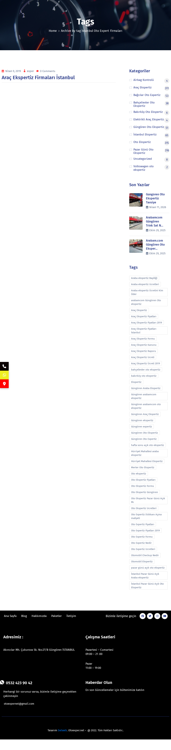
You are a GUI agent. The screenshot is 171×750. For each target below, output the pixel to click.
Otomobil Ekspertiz (142, 561)
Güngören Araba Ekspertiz (145, 388)
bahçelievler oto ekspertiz (145, 369)
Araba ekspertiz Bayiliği (144, 278)
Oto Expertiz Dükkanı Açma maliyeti (146, 516)
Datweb (62, 730)
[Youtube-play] (165, 616)
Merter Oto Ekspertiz (142, 467)
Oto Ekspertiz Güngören (144, 492)
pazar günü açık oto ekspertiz (148, 567)
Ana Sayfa (10, 616)
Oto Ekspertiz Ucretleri (143, 508)
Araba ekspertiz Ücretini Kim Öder (147, 292)
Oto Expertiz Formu (142, 536)
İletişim (71, 616)
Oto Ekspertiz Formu (142, 485)
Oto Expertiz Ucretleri (143, 549)
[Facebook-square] (143, 616)
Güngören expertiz (141, 426)
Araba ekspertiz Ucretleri (145, 284)
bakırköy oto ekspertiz (143, 375)
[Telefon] (4, 366)
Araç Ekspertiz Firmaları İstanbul (38, 77)
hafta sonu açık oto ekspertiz (147, 445)
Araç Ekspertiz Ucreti (142, 357)
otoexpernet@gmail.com (19, 703)
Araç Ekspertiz (139, 310)
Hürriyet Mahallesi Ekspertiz (147, 461)
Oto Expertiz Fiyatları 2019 (145, 530)
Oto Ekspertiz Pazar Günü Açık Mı (148, 500)
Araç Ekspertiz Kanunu (143, 344)
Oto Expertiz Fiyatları (142, 524)
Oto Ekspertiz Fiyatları (143, 479)
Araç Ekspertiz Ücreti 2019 (145, 363)
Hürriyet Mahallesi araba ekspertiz (145, 453)
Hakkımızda (39, 616)
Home (53, 31)
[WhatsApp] (4, 375)
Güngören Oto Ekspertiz (144, 432)
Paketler (56, 616)
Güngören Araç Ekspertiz (145, 414)
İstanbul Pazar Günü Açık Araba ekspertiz (145, 575)
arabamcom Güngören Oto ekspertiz (146, 302)
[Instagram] (157, 616)
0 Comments (47, 71)
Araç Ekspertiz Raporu (143, 351)
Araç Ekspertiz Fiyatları (143, 316)
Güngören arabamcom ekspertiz (143, 396)
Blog (24, 616)
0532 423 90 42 (19, 683)
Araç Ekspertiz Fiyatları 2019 (146, 322)
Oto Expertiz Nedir (141, 542)
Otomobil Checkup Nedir (145, 555)
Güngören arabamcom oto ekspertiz (146, 406)
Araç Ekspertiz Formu (143, 338)
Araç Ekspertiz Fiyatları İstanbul (143, 330)
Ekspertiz (136, 382)
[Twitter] (150, 616)
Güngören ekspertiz (142, 420)
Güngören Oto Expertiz (144, 438)
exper (31, 71)
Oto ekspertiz (138, 473)
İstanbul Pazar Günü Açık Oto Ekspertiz (147, 585)
